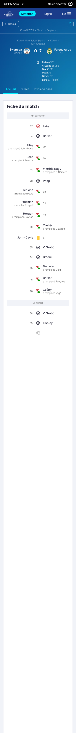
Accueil (11, 89)
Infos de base (43, 89)
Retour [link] (12, 24)
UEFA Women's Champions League (9, 13)
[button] (65, 14)
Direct (25, 89)
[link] (27, 14)
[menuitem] (28, 14)
